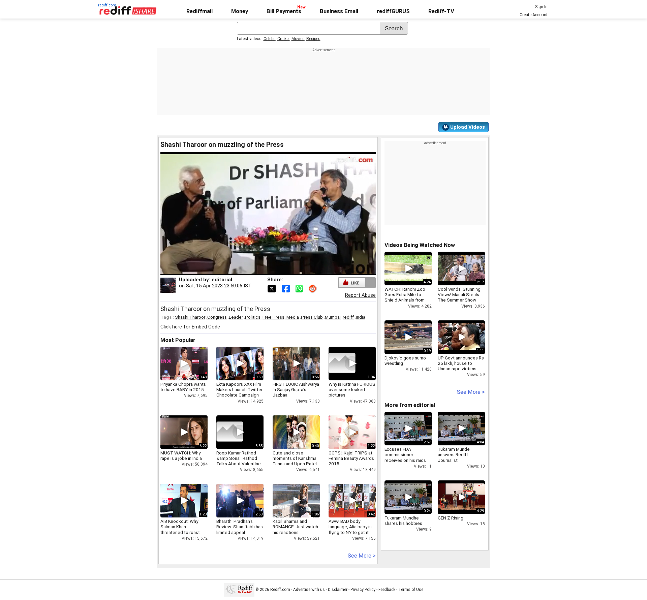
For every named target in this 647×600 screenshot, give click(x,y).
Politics (252, 317)
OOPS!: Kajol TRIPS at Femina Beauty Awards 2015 (351, 458)
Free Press (273, 317)
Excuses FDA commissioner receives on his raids (405, 454)
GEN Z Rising (450, 517)
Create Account (534, 14)
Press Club (312, 317)
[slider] (261, 270)
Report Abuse (360, 295)
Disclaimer (337, 589)
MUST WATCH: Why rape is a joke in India (181, 455)
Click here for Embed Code (190, 327)
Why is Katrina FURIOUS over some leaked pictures (352, 389)
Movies (298, 39)
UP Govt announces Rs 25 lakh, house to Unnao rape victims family (461, 366)
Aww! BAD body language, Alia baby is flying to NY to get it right (350, 529)
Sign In (541, 6)
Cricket (283, 39)
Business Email (339, 11)
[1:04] (342, 363)
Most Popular (177, 340)
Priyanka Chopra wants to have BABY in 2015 (183, 386)
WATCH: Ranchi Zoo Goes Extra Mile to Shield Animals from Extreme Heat (404, 297)
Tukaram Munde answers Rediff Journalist (454, 454)
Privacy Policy (362, 589)
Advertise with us (309, 589)
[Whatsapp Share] (301, 288)
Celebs (270, 39)
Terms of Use (410, 589)
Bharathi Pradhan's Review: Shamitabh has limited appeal (239, 526)
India (360, 317)
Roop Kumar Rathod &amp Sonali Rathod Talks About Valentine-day (239, 461)
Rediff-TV (441, 11)
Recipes (313, 39)
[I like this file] (352, 282)
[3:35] (229, 432)
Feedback (386, 589)
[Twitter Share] (272, 288)
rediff (348, 317)
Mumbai (333, 317)
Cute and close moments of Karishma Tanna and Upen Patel (295, 458)
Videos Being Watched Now (419, 245)
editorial (222, 280)
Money (239, 11)
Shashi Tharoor (190, 317)
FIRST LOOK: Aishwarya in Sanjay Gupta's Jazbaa (296, 389)
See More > (362, 555)
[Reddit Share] (313, 288)
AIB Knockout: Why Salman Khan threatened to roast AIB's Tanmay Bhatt (180, 529)
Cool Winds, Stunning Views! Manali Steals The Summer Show (459, 294)
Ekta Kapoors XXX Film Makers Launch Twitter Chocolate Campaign (239, 389)
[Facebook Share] (286, 288)
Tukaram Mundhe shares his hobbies (403, 520)
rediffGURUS (393, 11)
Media (292, 317)
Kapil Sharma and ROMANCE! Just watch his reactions (295, 526)
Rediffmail (199, 11)
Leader (236, 317)
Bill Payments (284, 11)
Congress (217, 317)
